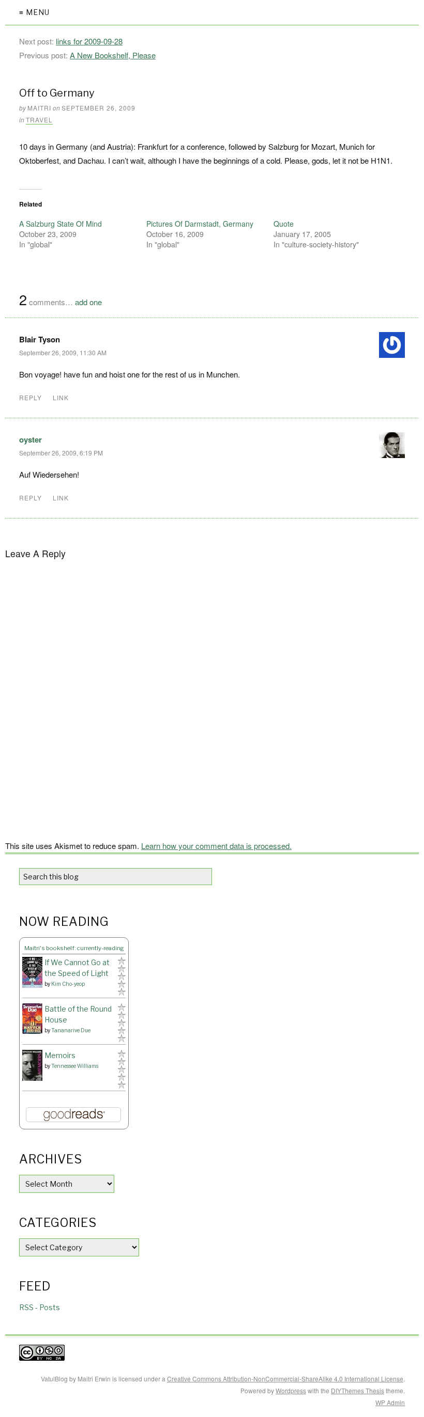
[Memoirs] (32, 1065)
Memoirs (59, 1055)
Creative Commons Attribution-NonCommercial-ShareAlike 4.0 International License (285, 1378)
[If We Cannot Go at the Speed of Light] (32, 972)
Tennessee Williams (74, 1066)
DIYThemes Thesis (357, 1390)
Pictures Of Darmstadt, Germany (199, 223)
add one (88, 301)
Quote (284, 223)
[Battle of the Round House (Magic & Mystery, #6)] (32, 1018)
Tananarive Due (70, 1030)
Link (61, 397)
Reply (30, 397)
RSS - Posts (39, 1307)
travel (39, 119)
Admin (390, 1402)
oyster (30, 439)
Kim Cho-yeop (68, 984)
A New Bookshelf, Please (113, 55)
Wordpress (291, 1390)
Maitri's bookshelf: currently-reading (74, 948)
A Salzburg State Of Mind (60, 223)
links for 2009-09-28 (89, 41)
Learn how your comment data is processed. (216, 845)
